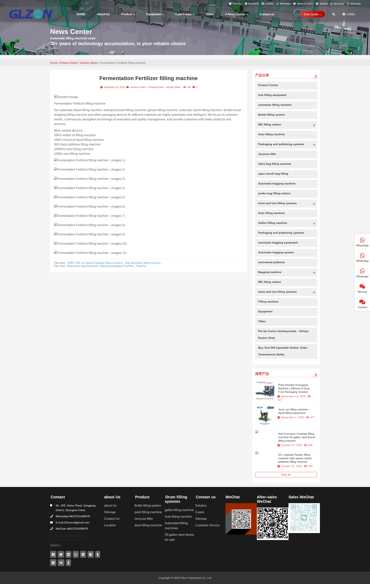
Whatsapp (285, 3)
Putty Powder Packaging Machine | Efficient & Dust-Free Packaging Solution (294, 388)
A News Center (69, 62)
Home (53, 62)
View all (285, 474)
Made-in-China (305, 3)
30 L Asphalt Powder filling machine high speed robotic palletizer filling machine (295, 458)
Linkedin (269, 3)
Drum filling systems (176, 499)
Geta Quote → (313, 14)
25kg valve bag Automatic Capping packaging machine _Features (107, 265)
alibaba (323, 3)
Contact (58, 497)
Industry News (88, 62)
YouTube (237, 3)
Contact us (206, 497)
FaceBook (253, 3)
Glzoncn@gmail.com (69, 536)
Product (142, 497)
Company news (156, 87)
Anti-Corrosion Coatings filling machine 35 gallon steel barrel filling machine (296, 437)
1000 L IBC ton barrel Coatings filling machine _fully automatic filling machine (114, 262)
